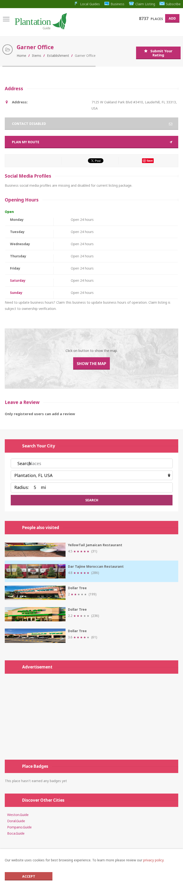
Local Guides (90, 4)
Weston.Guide (18, 814)
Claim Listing (145, 4)
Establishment (58, 55)
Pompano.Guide (19, 827)
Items (36, 55)
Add (172, 18)
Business (117, 4)
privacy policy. (153, 860)
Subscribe (173, 4)
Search (24, 463)
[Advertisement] (91, 716)
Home (21, 55)
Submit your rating (161, 52)
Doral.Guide (16, 821)
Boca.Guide (16, 833)
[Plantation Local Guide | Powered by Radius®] (40, 28)
